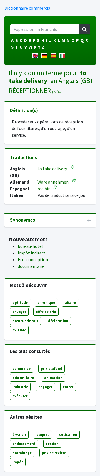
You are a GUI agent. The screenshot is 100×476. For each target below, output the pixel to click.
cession (52, 443)
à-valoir (19, 434)
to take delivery (52, 168)
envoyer (19, 311)
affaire (70, 302)
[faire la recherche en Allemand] (45, 55)
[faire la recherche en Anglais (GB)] (36, 55)
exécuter (20, 396)
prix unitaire (23, 377)
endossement (24, 443)
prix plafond (51, 368)
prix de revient (54, 452)
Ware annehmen (53, 182)
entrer (68, 387)
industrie (20, 387)
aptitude (20, 302)
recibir (43, 188)
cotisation (68, 434)
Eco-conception (33, 259)
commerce (21, 368)
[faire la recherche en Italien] (63, 55)
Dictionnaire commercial (28, 8)
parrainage (22, 452)
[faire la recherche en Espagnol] (55, 55)
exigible (19, 330)
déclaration (58, 321)
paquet (42, 434)
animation (53, 377)
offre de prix (46, 311)
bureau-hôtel (30, 246)
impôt (17, 462)
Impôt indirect (32, 253)
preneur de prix (25, 321)
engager (45, 387)
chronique (46, 302)
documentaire (31, 266)
